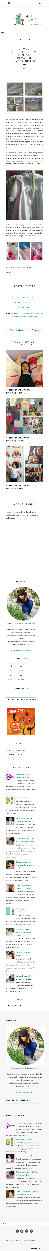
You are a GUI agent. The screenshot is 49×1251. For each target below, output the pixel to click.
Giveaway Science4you (24, 798)
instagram (21, 670)
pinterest (11, 679)
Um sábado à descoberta (24, 976)
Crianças (10, 750)
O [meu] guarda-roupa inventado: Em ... (18, 391)
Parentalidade (20, 750)
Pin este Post (26, 307)
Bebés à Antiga (13, 225)
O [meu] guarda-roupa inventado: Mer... (18, 487)
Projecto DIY (11, 754)
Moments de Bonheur (15, 153)
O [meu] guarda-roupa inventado (27, 317)
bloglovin (21, 679)
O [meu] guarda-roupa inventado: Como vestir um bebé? (25, 865)
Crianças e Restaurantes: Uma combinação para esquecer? (25, 932)
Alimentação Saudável (15, 758)
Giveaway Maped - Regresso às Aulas (29, 1123)
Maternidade (28, 313)
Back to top (36, 1248)
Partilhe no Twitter (26, 302)
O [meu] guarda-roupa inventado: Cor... (18, 439)
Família (20, 754)
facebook (11, 670)
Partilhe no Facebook (25, 297)
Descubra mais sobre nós (21, 650)
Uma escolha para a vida (24, 818)
